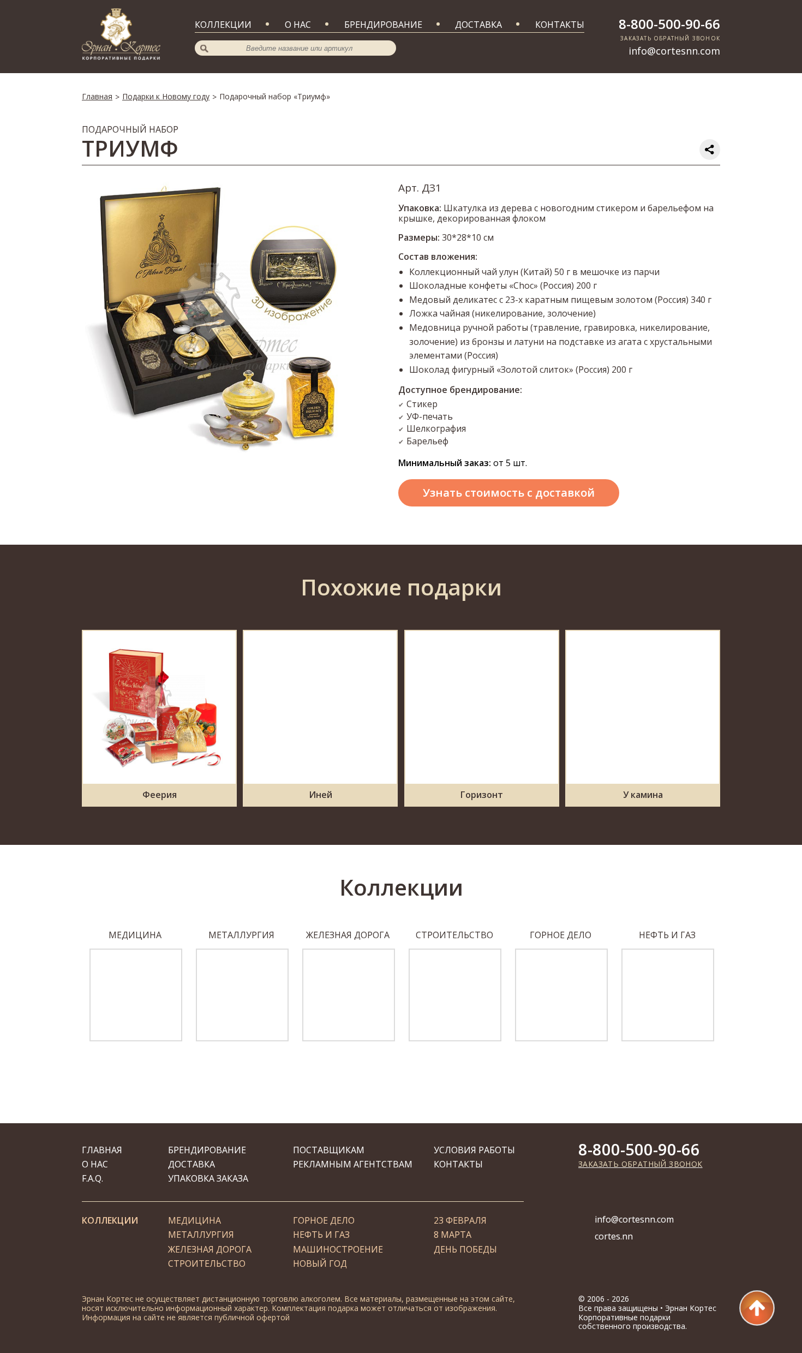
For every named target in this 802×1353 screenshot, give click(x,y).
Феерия (159, 795)
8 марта (452, 1235)
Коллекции (223, 25)
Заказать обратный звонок (640, 1164)
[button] (69, 992)
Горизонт (481, 795)
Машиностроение (338, 1249)
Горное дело (324, 1220)
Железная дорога (210, 1249)
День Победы (465, 1249)
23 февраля (460, 1220)
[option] (135, 985)
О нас (298, 25)
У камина (643, 795)
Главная (97, 96)
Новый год (320, 1263)
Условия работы (474, 1150)
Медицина (194, 1220)
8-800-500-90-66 (669, 24)
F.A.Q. (92, 1178)
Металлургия (201, 1235)
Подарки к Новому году (166, 96)
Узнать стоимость (509, 492)
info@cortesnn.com (674, 50)
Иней (320, 795)
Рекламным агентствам (352, 1164)
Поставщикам (328, 1150)
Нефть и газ (321, 1235)
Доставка (478, 25)
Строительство (207, 1263)
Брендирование (383, 25)
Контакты (559, 25)
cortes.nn (614, 1236)
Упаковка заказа (208, 1178)
